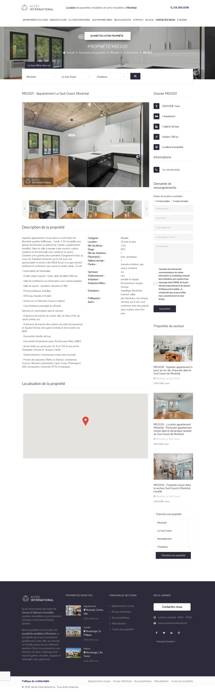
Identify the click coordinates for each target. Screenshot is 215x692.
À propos (138, 19)
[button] (85, 421)
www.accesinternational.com (172, 623)
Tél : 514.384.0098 (171, 169)
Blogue (149, 19)
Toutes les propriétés (122, 629)
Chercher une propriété (173, 555)
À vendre (182, 19)
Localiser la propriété (172, 147)
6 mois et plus (163, 201)
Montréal (114, 52)
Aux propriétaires (102, 19)
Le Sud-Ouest (131, 52)
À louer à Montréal (79, 19)
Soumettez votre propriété (106, 35)
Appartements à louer (35, 19)
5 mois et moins (180, 201)
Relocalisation (122, 19)
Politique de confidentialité (35, 681)
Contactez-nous (165, 19)
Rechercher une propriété (92, 52)
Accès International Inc (43, 687)
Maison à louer (58, 19)
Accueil (70, 52)
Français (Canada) (164, 641)
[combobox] (41, 76)
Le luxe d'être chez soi (39, 65)
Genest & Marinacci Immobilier (38, 612)
